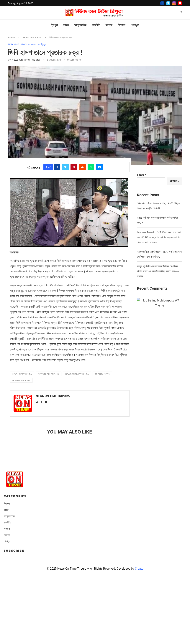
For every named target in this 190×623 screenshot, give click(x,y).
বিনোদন (121, 25)
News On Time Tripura (26, 59)
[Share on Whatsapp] (91, 167)
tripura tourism (21, 380)
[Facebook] (162, 3)
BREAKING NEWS (32, 37)
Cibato (139, 568)
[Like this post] (49, 167)
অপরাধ (109, 25)
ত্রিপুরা (54, 25)
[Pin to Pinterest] (74, 167)
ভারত (66, 25)
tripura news (102, 374)
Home (11, 37)
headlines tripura (22, 374)
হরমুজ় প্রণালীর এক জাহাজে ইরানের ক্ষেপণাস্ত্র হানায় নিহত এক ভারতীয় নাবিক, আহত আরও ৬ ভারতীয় (158, 271)
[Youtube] (180, 3)
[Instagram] (174, 3)
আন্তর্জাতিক (80, 25)
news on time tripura (77, 374)
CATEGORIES (15, 496)
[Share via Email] (99, 167)
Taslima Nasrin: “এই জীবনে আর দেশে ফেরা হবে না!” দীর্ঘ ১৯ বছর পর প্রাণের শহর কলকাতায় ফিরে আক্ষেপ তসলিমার (159, 237)
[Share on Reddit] (82, 167)
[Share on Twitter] (65, 167)
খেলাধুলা (135, 25)
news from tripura (48, 374)
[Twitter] (168, 3)
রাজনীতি (96, 25)
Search (141, 175)
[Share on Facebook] (57, 167)
